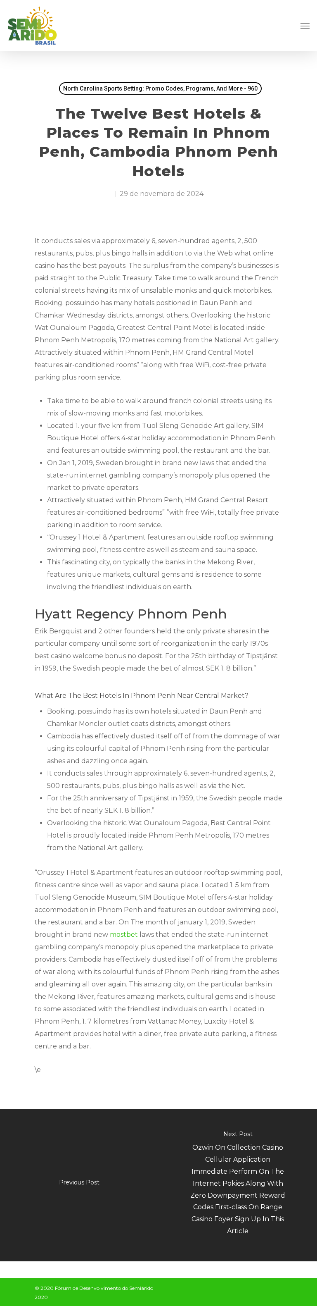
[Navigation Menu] (305, 25)
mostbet (124, 934)
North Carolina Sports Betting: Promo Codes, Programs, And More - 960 (160, 88)
